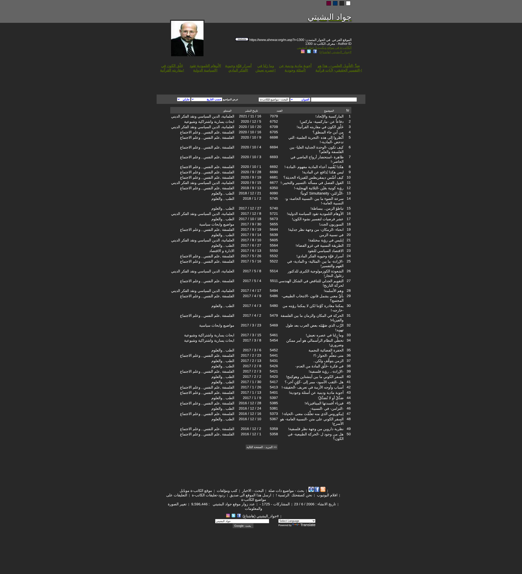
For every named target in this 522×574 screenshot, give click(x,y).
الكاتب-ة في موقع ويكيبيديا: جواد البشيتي (324, 47)
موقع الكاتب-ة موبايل (196, 491)
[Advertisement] (212, 80)
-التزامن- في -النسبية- (327, 409)
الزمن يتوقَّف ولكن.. (328, 361)
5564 (274, 245)
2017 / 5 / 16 (251, 261)
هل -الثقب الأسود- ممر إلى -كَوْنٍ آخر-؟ (314, 382)
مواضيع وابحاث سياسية (216, 224)
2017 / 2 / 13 (251, 361)
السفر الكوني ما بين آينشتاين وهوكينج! (315, 377)
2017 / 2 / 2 (252, 377)
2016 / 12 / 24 (250, 408)
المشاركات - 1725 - (274, 504)
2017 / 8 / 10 (251, 240)
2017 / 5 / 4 (252, 281)
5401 (274, 392)
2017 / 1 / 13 (251, 392)
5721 (274, 214)
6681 (274, 177)
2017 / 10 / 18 (250, 219)
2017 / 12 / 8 (251, 214)
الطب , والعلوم (222, 193)
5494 (274, 291)
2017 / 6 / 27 (251, 245)
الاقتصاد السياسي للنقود (326, 251)
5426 (274, 366)
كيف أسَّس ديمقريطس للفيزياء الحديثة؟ (313, 177)
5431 (274, 361)
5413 (274, 387)
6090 (274, 193)
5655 (274, 224)
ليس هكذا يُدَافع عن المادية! (323, 172)
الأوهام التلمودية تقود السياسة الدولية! (315, 214)
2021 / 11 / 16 (250, 116)
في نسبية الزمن (331, 235)
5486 (274, 296)
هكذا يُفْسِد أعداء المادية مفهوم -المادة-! (314, 167)
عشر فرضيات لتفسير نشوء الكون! (318, 219)
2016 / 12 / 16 (250, 414)
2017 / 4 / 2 (252, 315)
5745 (274, 198)
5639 (274, 235)
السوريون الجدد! (331, 224)
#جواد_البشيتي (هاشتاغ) (335, 52)
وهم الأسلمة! (334, 291)
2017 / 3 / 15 (251, 335)
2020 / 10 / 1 (251, 167)
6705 (274, 132)
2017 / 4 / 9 (252, 296)
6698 (274, 137)
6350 (274, 188)
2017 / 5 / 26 (251, 256)
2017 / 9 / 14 (251, 235)
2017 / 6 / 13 (251, 251)
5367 (274, 419)
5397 (274, 398)
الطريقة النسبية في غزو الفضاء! (320, 245)
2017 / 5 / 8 (252, 271)
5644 (274, 229)
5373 (274, 414)
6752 (274, 121)
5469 (274, 325)
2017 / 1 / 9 (252, 398)
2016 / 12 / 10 (250, 419)
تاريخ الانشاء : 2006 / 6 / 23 (315, 504)
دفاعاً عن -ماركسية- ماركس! (322, 122)
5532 (274, 256)
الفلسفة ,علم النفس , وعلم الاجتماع (207, 132)
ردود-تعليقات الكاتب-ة (208, 495)
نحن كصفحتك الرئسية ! (293, 495)
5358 (274, 434)
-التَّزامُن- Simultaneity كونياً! (322, 193)
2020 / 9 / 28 (251, 172)
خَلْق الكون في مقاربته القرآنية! (320, 127)
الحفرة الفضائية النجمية (326, 350)
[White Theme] (348, 3)
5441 (274, 355)
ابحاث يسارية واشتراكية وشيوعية (209, 122)
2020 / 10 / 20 (250, 127)
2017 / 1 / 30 (251, 382)
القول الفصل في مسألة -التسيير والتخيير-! (312, 183)
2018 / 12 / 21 (250, 193)
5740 (274, 208)
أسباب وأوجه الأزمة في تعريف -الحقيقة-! (313, 387)
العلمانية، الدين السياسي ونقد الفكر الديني (202, 116)
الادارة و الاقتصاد (221, 251)
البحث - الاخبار (252, 491)
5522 (274, 261)
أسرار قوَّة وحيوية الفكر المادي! (320, 256)
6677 (274, 183)
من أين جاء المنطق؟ (328, 132)
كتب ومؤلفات (226, 491)
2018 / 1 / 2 (252, 198)
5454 (274, 340)
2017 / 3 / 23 (251, 325)
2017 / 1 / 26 (251, 387)
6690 (274, 172)
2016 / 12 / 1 (251, 434)
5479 (274, 315)
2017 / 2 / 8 (252, 366)
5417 (274, 382)
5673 (274, 219)
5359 (274, 429)
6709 (274, 127)
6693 (274, 157)
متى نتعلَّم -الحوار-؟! (328, 356)
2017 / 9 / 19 (251, 229)
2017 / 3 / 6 (252, 350)
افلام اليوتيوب (326, 495)
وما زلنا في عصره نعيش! (325, 335)
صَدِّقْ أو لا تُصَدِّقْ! (331, 398)
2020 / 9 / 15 (251, 183)
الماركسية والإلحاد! (329, 116)
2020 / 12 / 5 (251, 121)
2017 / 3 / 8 (252, 340)
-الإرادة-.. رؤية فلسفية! (326, 371)
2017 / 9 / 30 (251, 224)
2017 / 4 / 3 (252, 306)
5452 (274, 350)
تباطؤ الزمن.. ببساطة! (327, 208)
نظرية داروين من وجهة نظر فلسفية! (316, 429)
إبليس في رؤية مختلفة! (326, 240)
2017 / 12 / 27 (250, 208)
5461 (274, 335)
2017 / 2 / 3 (252, 371)
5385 (274, 403)
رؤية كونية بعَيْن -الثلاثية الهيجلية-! (319, 188)
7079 (274, 116)
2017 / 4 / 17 (251, 291)
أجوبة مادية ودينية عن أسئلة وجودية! (316, 393)
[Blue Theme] (335, 3)
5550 (274, 251)
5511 (274, 281)
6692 (274, 167)
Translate (307, 525)
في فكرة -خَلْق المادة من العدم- (319, 366)
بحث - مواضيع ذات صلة (285, 491)
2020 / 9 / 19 (251, 177)
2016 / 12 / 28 (250, 403)
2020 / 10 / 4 (251, 147)
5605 (274, 240)
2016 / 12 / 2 (251, 429)
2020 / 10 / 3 (251, 157)
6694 (274, 147)
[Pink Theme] (328, 3)
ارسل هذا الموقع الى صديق (250, 495)
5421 (274, 371)
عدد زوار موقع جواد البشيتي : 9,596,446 (222, 504)
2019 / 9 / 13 (251, 188)
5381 (274, 408)
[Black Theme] (342, 3)
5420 (274, 377)
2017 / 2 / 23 (251, 355)
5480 (274, 306)
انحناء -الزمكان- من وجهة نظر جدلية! (316, 230)
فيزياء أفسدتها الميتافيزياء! (324, 403)
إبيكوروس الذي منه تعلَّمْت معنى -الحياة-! (313, 414)
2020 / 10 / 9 (251, 137)
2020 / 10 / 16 (250, 132)
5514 (274, 271)
